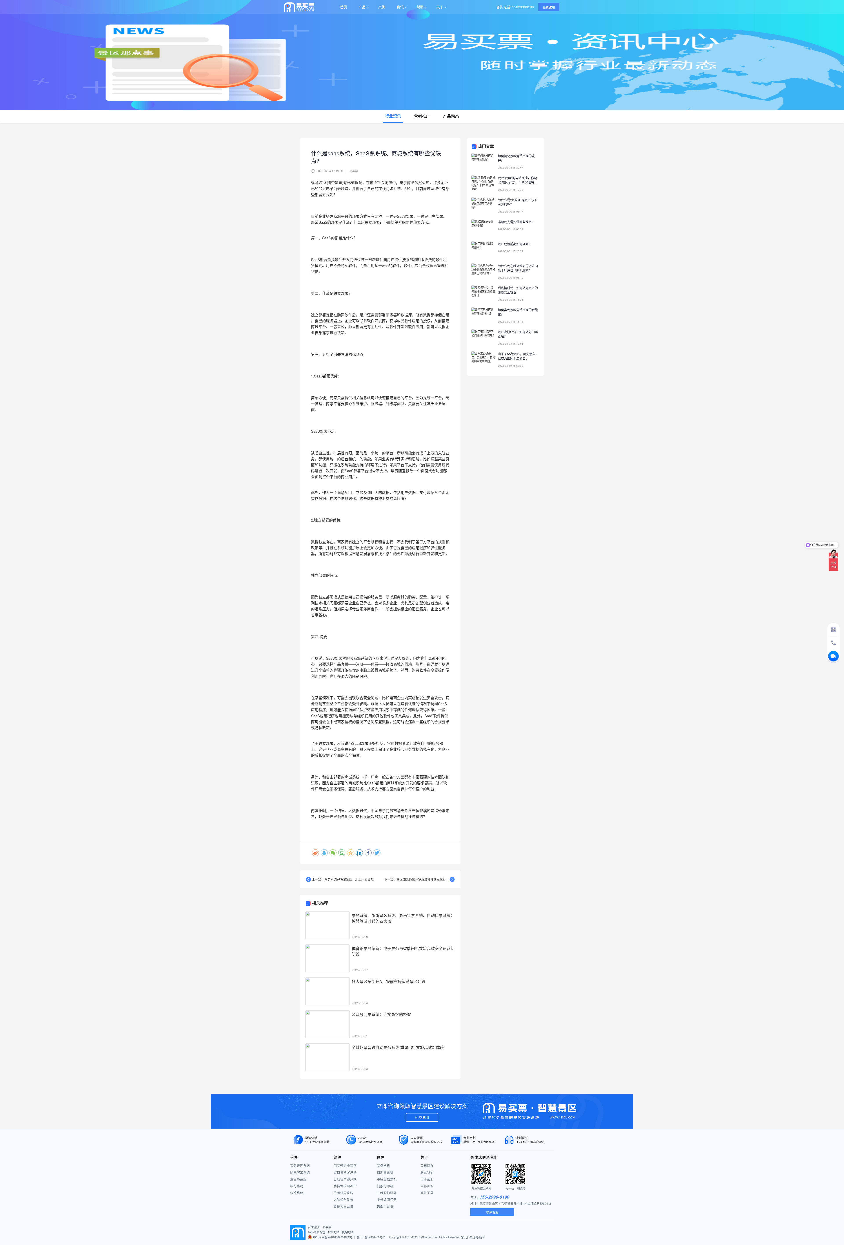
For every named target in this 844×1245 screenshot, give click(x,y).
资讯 (400, 6)
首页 (343, 6)
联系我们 (427, 1172)
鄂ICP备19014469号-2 (371, 1237)
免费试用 (422, 1117)
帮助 (420, 6)
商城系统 (393, 188)
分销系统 (296, 1192)
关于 (439, 6)
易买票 (327, 1227)
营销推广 (422, 116)
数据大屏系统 (343, 1206)
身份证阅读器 (387, 1199)
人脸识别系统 (343, 1199)
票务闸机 (383, 1165)
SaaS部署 (334, 658)
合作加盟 (427, 1186)
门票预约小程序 (345, 1165)
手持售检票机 (387, 1179)
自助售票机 (385, 1172)
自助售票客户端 (345, 1179)
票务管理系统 (300, 1165)
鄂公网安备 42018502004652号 (333, 1237)
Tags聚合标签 (316, 1232)
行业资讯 (393, 116)
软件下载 (427, 1192)
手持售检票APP (345, 1186)
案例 (381, 6)
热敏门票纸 (385, 1206)
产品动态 (451, 116)
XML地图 (334, 1232)
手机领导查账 (343, 1192)
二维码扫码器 (387, 1192)
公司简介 (427, 1165)
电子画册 (427, 1179)
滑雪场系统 (298, 1179)
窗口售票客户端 (345, 1172)
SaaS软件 (432, 715)
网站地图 (348, 1232)
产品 (362, 6)
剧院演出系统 (300, 1172)
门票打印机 (385, 1186)
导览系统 (296, 1186)
